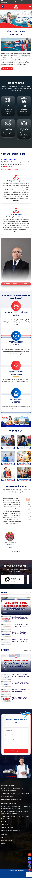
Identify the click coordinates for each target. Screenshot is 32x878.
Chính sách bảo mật (6, 842)
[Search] (30, 6)
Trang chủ (4, 836)
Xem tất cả (26, 595)
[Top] (29, 869)
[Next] (30, 609)
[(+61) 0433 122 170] (29, 854)
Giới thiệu (3, 839)
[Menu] (2, 6)
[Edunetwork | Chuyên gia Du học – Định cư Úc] (16, 7)
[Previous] (2, 609)
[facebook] (29, 866)
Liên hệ (3, 845)
